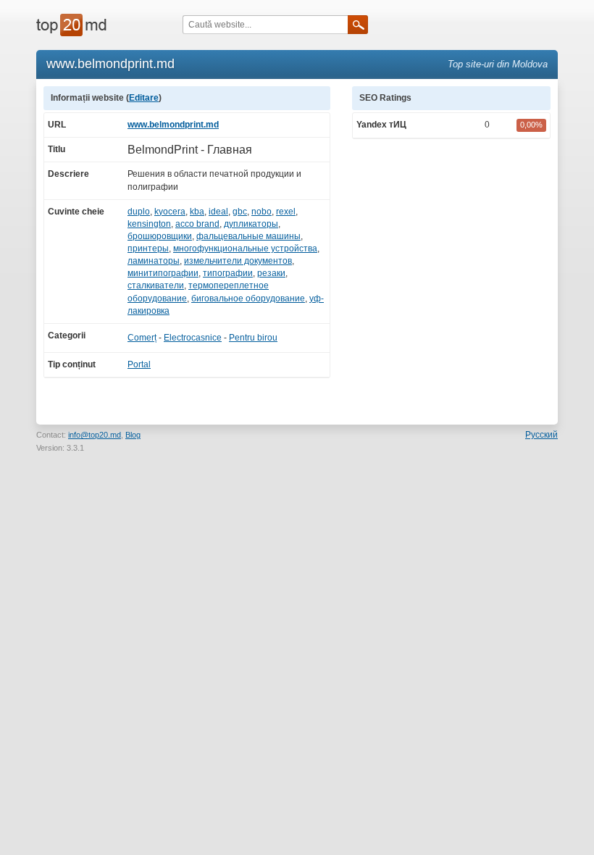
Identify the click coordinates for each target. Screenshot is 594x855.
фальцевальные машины (248, 236)
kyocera (169, 212)
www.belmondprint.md (173, 125)
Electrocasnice (193, 338)
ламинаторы (153, 261)
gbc (240, 212)
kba (197, 212)
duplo (138, 212)
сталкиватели (155, 285)
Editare (144, 98)
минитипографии (162, 273)
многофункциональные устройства (245, 248)
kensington (149, 224)
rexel (286, 212)
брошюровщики (159, 236)
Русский (541, 435)
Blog (133, 434)
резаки (271, 273)
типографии (228, 273)
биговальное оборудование (248, 298)
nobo (261, 212)
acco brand (197, 224)
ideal (218, 212)
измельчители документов (238, 261)
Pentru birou (253, 338)
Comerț (141, 338)
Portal (139, 364)
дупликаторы (251, 224)
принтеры (148, 248)
